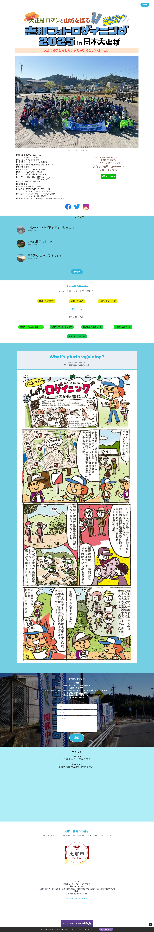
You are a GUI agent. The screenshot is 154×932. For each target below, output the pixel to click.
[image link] (108, 176)
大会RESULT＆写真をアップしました (51, 227)
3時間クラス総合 (77, 301)
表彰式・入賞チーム (123, 327)
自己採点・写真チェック (92, 327)
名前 (60, 706)
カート (144, 5)
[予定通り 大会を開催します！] (21, 258)
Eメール (61, 712)
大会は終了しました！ (41, 241)
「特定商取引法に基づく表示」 (77, 898)
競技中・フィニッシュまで (62, 327)
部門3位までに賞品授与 (34, 186)
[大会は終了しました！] (21, 244)
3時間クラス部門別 (46, 301)
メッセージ (62, 719)
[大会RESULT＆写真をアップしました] (21, 230)
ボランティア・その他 (77, 336)
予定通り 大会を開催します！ (46, 255)
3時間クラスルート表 (108, 301)
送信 (76, 737)
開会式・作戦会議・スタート (31, 327)
